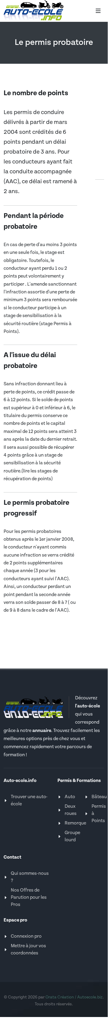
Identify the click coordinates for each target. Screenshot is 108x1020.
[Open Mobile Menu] (98, 10)
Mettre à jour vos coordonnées (28, 949)
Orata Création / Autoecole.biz (74, 997)
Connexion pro (26, 936)
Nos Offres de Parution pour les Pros (29, 897)
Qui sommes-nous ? (30, 877)
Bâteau (99, 797)
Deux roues (71, 810)
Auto (70, 797)
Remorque (75, 823)
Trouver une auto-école (29, 800)
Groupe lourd (72, 836)
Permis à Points (99, 814)
